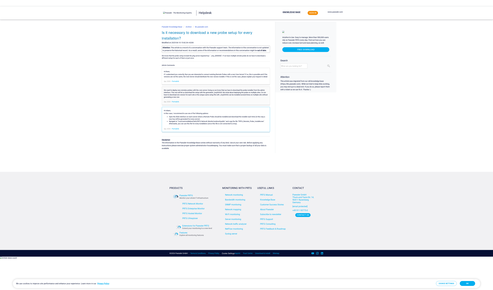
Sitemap (276, 253)
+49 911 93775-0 (300, 210)
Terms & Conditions (198, 253)
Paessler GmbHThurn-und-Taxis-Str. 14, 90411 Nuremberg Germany (303, 199)
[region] (246, 283)
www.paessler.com (335, 12)
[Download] (242, 114)
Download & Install (262, 253)
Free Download (306, 49)
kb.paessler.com (201, 27)
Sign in (312, 13)
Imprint (237, 253)
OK (467, 283)
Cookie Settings (228, 253)
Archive (189, 27)
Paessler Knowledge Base (172, 27)
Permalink (175, 81)
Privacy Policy (213, 253)
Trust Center (248, 253)
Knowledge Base (291, 12)
